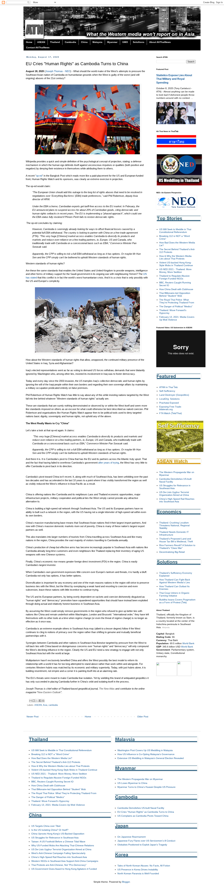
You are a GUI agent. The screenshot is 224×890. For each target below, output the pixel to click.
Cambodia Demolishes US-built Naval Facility (140, 808)
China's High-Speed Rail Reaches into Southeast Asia (176, 500)
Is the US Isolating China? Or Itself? (49, 830)
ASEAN (41, 42)
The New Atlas (107, 688)
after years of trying (108, 462)
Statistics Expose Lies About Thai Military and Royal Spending (174, 79)
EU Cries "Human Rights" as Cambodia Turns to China (145, 812)
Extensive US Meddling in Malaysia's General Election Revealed (150, 758)
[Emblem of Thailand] (184, 675)
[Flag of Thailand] (166, 675)
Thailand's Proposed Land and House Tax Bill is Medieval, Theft (176, 540)
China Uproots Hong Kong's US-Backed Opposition (57, 833)
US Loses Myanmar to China (132, 783)
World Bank (188, 643)
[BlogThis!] (33, 700)
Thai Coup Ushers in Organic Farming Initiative (174, 594)
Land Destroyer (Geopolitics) (174, 395)
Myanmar (112, 42)
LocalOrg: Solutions (169, 399)
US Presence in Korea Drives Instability (137, 869)
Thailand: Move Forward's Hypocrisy (50, 801)
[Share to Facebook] (40, 700)
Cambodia (70, 42)
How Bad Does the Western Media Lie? (51, 758)
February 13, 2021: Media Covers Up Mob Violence (176, 318)
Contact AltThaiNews (38, 47)
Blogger (126, 882)
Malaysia (97, 42)
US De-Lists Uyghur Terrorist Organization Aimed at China (174, 493)
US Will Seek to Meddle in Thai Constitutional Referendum (175, 230)
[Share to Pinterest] (43, 700)
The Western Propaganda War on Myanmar (140, 779)
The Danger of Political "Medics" (176, 306)
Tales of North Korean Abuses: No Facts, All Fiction (143, 865)
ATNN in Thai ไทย (168, 387)
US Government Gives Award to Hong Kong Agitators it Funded (64, 869)
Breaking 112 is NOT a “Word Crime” (50, 754)
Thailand (55, 42)
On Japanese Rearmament (131, 836)
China (84, 42)
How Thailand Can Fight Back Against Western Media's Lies (174, 581)
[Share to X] (37, 700)
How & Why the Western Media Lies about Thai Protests (175, 257)
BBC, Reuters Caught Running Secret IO (52, 781)
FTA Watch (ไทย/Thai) (170, 413)
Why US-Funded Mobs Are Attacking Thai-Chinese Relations (62, 845)
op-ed (39, 175)
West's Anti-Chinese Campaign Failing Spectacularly (58, 853)
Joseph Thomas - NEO (57, 71)
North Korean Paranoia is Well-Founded (138, 873)
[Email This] (30, 700)
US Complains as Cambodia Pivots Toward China (142, 815)
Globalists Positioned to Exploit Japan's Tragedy (142, 844)
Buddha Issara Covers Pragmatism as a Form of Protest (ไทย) (177, 601)
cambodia (53, 705)
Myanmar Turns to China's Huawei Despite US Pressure (146, 787)
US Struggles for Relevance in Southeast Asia (55, 837)
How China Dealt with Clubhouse (176, 289)
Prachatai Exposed (169, 402)
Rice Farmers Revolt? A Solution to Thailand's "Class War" (177, 546)
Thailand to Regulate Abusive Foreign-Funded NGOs (174, 277)
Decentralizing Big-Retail (172, 552)
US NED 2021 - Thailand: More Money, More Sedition (175, 270)
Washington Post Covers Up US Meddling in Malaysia (145, 750)
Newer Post (33, 716)
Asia (45, 705)
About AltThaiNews (160, 42)
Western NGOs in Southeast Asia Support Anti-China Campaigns (64, 861)
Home (29, 42)
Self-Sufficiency (167, 391)
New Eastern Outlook (49, 692)
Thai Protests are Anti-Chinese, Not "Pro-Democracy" (58, 865)
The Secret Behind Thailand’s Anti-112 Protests (55, 762)
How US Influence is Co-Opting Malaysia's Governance (145, 754)
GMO (125, 42)
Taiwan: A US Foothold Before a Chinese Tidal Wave (58, 841)
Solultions (138, 42)
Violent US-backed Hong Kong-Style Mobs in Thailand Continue (176, 264)
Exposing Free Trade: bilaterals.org (170, 408)
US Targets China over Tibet (46, 826)
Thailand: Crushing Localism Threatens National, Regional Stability (174, 525)
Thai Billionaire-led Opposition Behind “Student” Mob (174, 294)
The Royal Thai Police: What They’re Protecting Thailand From (176, 301)
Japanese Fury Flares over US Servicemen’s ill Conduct (146, 840)
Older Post (142, 716)
